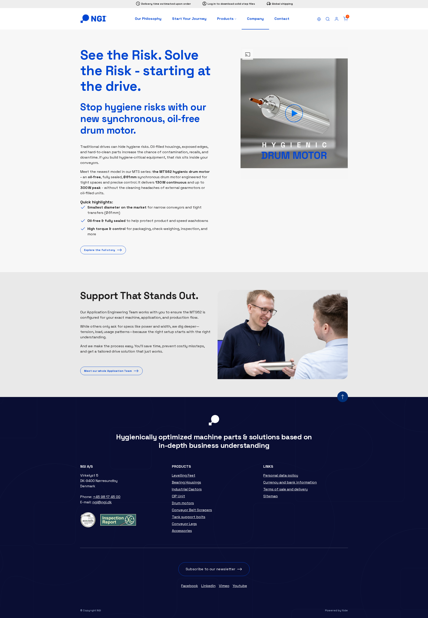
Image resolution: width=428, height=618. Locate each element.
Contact (281, 18)
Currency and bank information (290, 482)
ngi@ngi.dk (102, 502)
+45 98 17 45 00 (106, 496)
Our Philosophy (148, 18)
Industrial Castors (187, 489)
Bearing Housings (186, 482)
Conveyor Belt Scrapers (192, 510)
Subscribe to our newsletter (210, 569)
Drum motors (183, 503)
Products (226, 18)
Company (255, 18)
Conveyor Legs (184, 523)
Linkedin (208, 585)
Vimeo (224, 585)
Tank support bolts (188, 517)
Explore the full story (99, 250)
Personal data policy (280, 475)
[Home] (93, 18)
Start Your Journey (189, 18)
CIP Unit (178, 496)
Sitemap (270, 496)
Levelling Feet (183, 475)
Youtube (240, 585)
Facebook (189, 585)
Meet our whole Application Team (108, 371)
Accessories (182, 530)
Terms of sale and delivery (285, 489)
